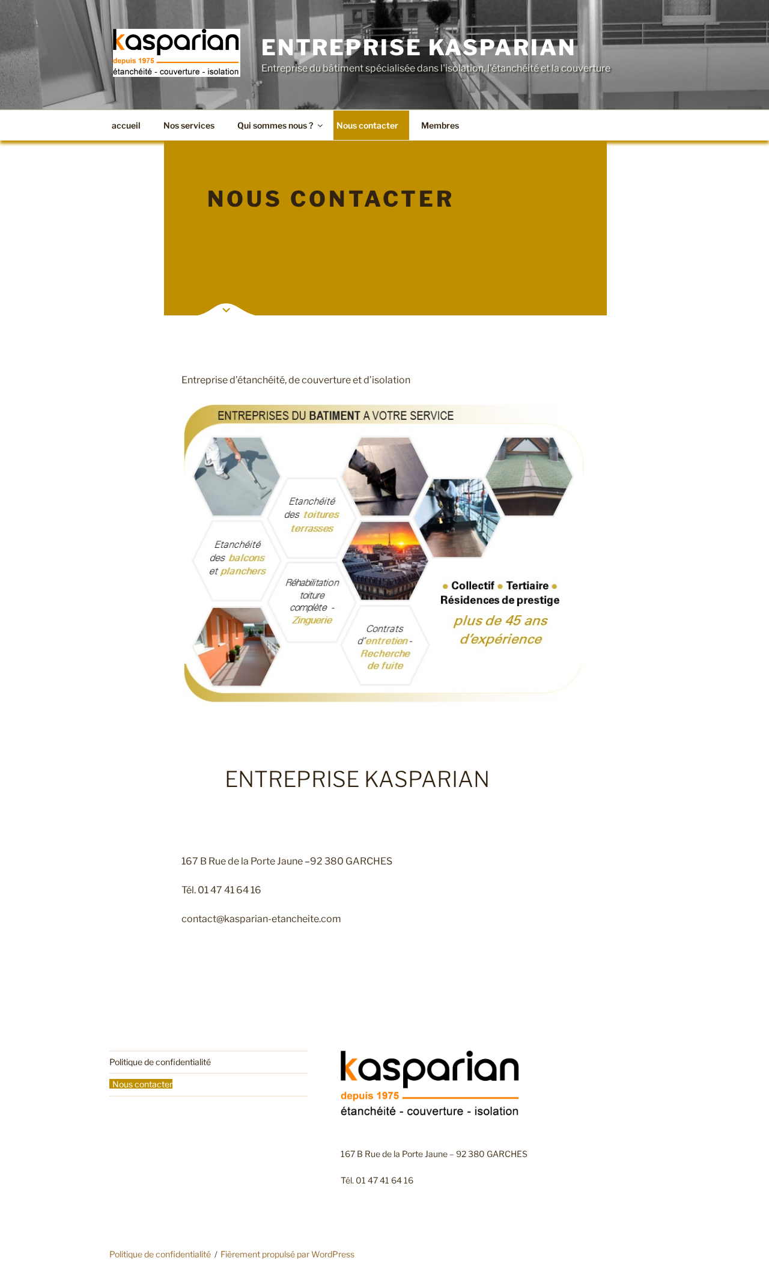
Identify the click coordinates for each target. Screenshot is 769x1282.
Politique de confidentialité (160, 1062)
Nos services (188, 125)
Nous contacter (367, 125)
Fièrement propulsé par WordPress (287, 1254)
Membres (440, 125)
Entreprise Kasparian (418, 47)
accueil (126, 125)
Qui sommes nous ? (275, 125)
